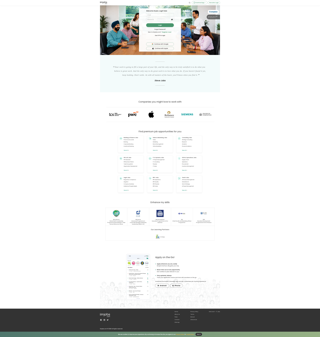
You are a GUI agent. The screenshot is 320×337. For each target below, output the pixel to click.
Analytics (184, 144)
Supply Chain (185, 159)
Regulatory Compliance (130, 179)
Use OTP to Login (160, 35)
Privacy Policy (180, 334)
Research (184, 142)
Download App (199, 2)
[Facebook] (101, 320)
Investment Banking (129, 146)
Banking (126, 142)
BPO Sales (155, 186)
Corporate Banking (128, 144)
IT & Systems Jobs (158, 157)
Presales (155, 164)
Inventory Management (188, 166)
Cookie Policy (190, 334)
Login (160, 25)
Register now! (166, 32)
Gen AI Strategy (186, 184)
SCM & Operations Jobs (189, 157)
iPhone (177, 285)
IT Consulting (156, 162)
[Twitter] (108, 320)
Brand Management (158, 144)
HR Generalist (127, 159)
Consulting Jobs (187, 137)
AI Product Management (188, 179)
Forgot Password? (160, 29)
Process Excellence (186, 146)
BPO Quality (156, 182)
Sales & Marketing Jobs (160, 137)
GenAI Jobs (185, 177)
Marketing (155, 142)
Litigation (126, 182)
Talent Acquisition (128, 164)
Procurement (185, 164)
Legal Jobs (127, 177)
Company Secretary (129, 184)
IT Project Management (158, 159)
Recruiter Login (214, 2)
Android (163, 285)
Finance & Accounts (129, 139)
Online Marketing (157, 146)
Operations (185, 162)
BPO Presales (156, 184)
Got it (199, 334)
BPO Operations (157, 179)
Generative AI (185, 182)
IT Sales (155, 166)
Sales (154, 139)
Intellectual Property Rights (130, 186)
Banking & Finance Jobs (131, 137)
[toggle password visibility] (172, 19)
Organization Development (130, 166)
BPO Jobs (156, 177)
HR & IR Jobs (127, 157)
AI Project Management (188, 186)
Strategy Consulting (187, 139)
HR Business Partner (129, 162)
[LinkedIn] (104, 320)
